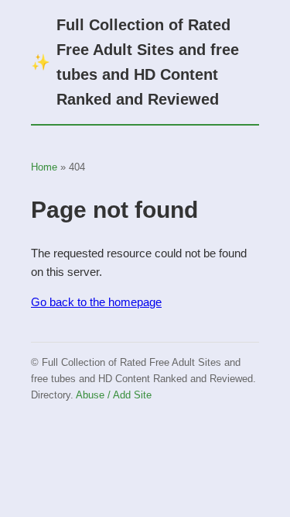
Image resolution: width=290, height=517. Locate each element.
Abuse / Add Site (114, 395)
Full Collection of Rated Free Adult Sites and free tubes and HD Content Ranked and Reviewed (135, 62)
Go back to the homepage (96, 301)
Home (44, 167)
